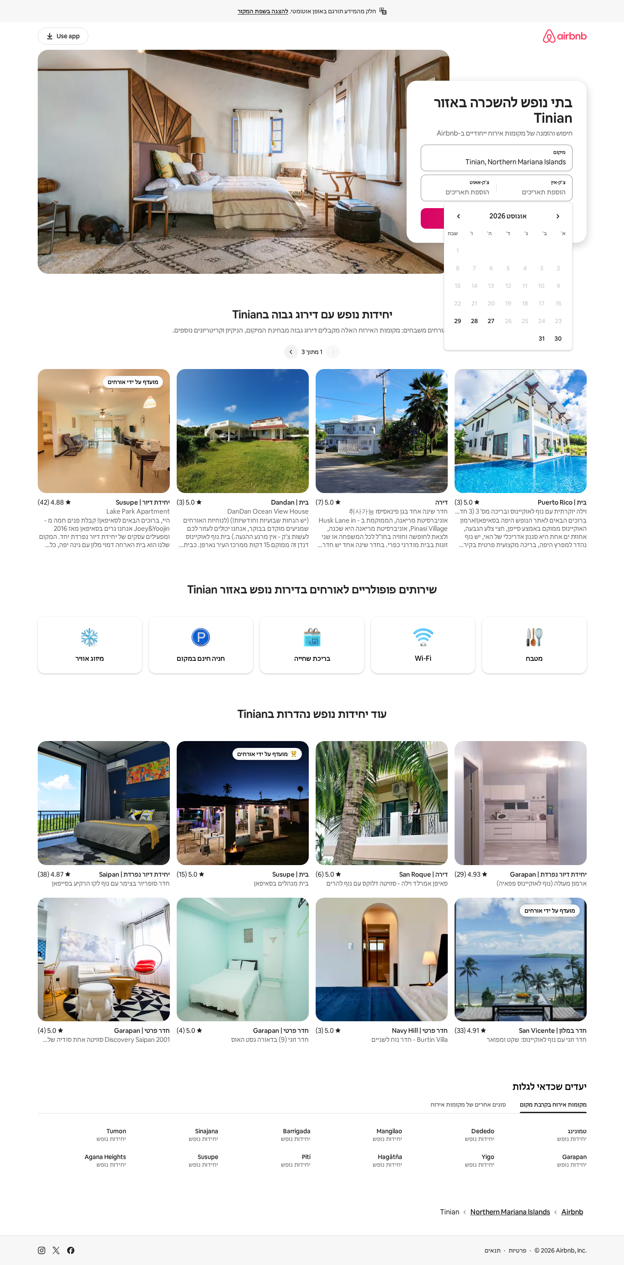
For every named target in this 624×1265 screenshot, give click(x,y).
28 (474, 321)
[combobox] (497, 162)
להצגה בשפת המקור (263, 11)
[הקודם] (333, 352)
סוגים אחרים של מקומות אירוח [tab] (468, 1104)
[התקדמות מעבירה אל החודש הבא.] (458, 216)
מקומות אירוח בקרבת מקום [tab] (553, 1104)
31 (542, 338)
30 (558, 338)
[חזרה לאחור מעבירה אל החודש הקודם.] (557, 216)
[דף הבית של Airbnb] (565, 35)
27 (491, 321)
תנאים (492, 1250)
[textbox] (534, 192)
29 (457, 321)
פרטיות (517, 1250)
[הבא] (291, 352)
